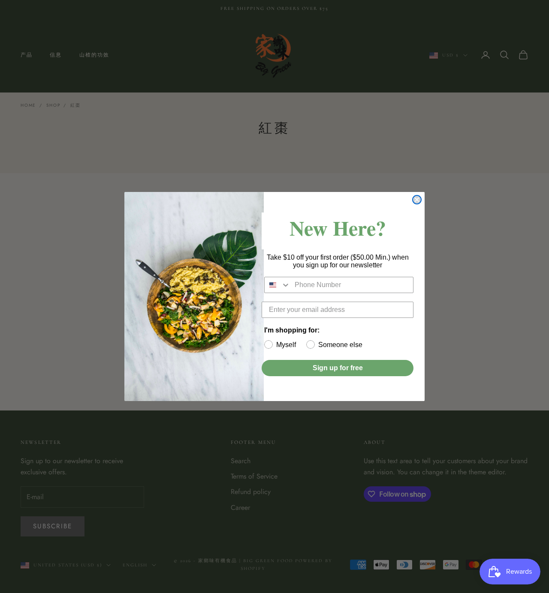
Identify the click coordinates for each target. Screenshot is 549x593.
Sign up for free (338, 367)
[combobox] (277, 285)
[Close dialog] (417, 199)
